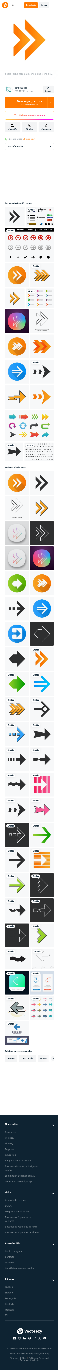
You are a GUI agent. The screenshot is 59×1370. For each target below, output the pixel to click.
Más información (15, 144)
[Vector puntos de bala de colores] (19, 342)
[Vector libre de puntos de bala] (19, 235)
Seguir (48, 91)
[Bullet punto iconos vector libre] (29, 263)
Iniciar (44, 5)
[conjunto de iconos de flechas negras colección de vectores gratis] (19, 615)
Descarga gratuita (29, 102)
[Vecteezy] (5, 5)
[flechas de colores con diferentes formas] (29, 570)
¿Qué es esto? (29, 139)
